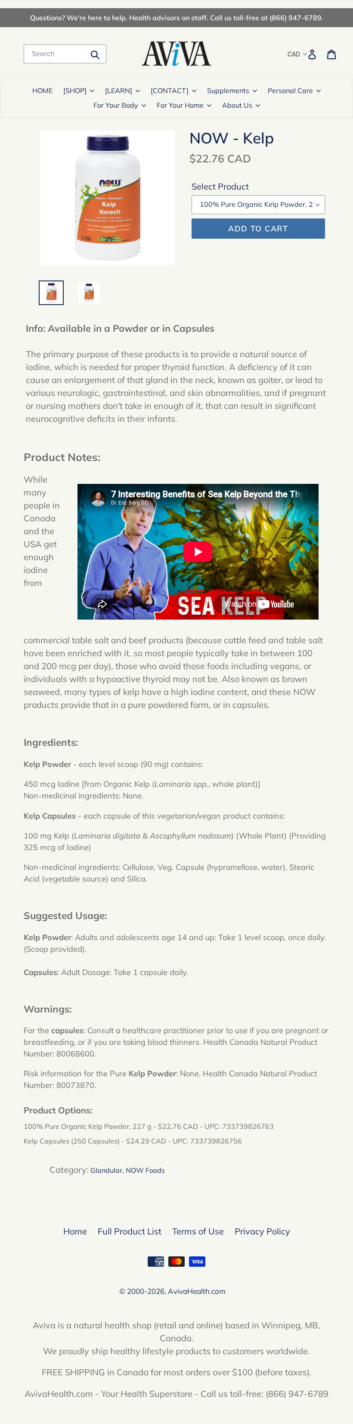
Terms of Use (198, 1231)
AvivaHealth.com (197, 1291)
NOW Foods (145, 1170)
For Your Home (180, 105)
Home (75, 1231)
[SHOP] (75, 90)
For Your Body (115, 105)
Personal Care (290, 90)
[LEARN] (118, 90)
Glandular (106, 1170)
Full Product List (129, 1231)
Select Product (220, 186)
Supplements (228, 90)
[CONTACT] (170, 90)
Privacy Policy (262, 1231)
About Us (237, 105)
